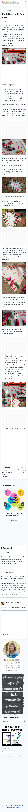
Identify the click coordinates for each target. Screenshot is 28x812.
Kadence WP (17, 807)
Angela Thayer (7, 21)
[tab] (11, 520)
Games (9, 10)
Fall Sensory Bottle (22, 469)
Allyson (8, 552)
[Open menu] (25, 1)
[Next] (22, 504)
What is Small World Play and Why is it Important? (7, 471)
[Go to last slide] (5, 504)
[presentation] (14, 500)
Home (3, 10)
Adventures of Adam (13, 603)
